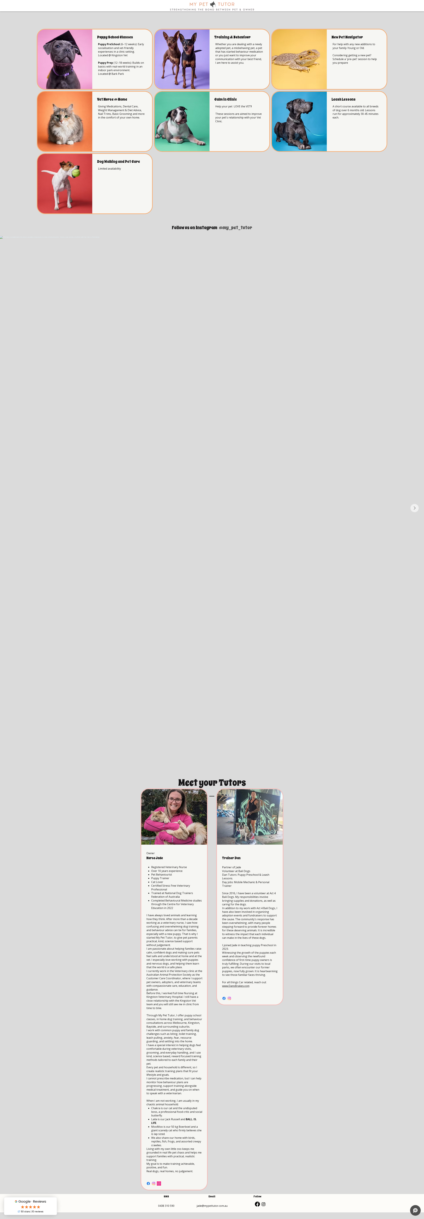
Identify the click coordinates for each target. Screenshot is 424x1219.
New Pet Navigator (347, 37)
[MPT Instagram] (154, 1183)
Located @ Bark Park (111, 74)
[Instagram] (263, 1204)
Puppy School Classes (115, 37)
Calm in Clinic (225, 99)
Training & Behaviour (232, 37)
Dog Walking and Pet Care (118, 161)
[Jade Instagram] (159, 1183)
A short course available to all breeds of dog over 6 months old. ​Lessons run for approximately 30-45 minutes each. (355, 112)
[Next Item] (414, 508)
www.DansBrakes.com (235, 986)
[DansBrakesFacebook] (224, 998)
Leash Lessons (344, 99)
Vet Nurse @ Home (112, 99)
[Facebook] (148, 1183)
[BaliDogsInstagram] (229, 998)
